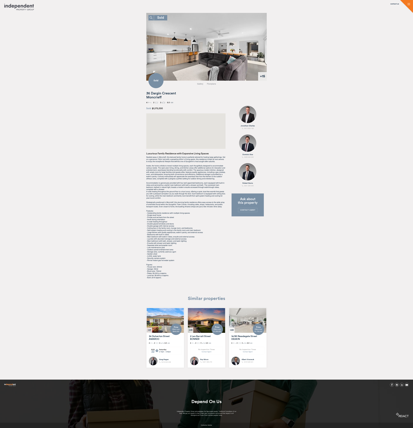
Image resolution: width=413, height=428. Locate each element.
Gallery (200, 83)
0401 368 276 (207, 362)
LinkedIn (402, 385)
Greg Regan (164, 359)
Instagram (397, 385)
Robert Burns (248, 183)
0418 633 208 (166, 362)
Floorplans (211, 83)
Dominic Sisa (248, 154)
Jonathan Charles (248, 126)
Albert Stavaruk (248, 359)
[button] (409, 4)
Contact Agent (206, 352)
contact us (394, 4)
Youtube (407, 385)
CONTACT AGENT (247, 210)
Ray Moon (204, 359)
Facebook (392, 385)
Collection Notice (206, 425)
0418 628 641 (248, 362)
